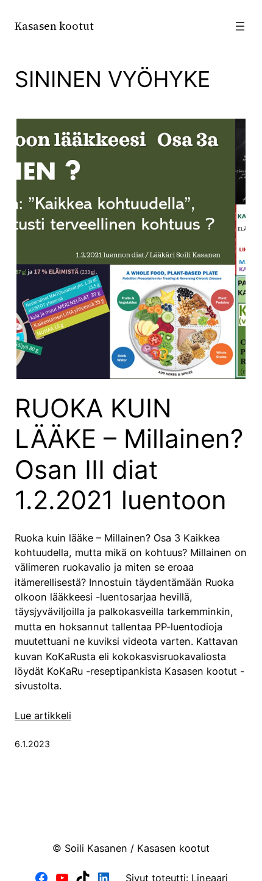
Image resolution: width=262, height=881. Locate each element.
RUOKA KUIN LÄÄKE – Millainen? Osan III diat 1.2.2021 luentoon (129, 454)
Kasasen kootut (54, 25)
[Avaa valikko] (240, 26)
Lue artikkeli (43, 715)
